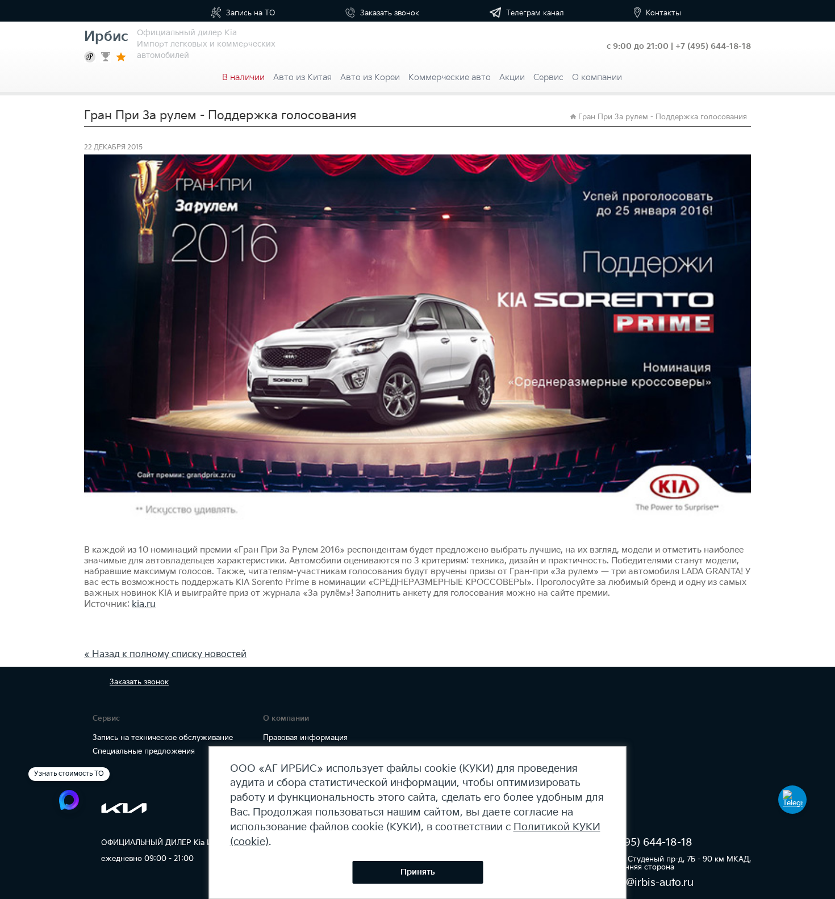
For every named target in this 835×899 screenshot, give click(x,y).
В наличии (243, 77)
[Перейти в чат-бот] (792, 799)
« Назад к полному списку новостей (165, 654)
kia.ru (144, 604)
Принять (417, 872)
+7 (713, 46)
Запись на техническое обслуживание (163, 737)
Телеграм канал (534, 13)
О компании (597, 77)
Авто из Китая (302, 77)
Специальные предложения (144, 751)
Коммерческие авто (449, 77)
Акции (512, 77)
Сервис (548, 77)
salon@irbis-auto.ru (647, 883)
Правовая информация (305, 737)
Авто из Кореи (370, 77)
